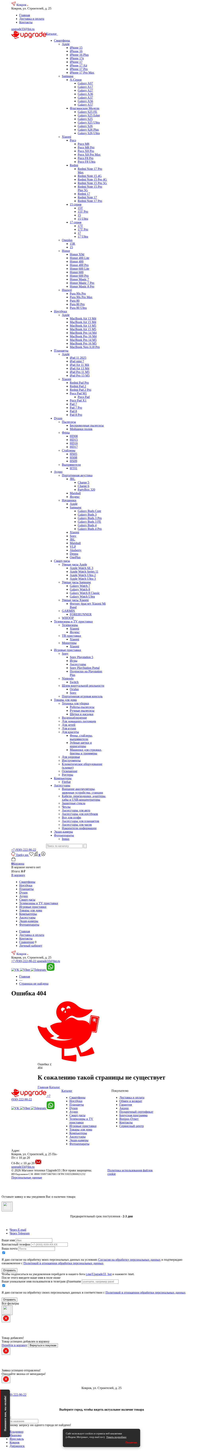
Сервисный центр (131, 1126)
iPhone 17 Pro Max (82, 72)
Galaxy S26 (85, 126)
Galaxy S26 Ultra (89, 133)
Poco (73, 140)
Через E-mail (18, 1229)
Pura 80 (74, 300)
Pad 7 (73, 404)
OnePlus (75, 557)
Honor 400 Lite (79, 258)
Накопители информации (79, 828)
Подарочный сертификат (136, 1111)
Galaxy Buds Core (89, 511)
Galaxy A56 (85, 101)
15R (72, 243)
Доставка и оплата (31, 18)
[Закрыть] (7, 1206)
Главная (24, 15)
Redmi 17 (84, 193)
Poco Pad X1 (78, 400)
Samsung (67, 76)
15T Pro (83, 211)
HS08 (73, 457)
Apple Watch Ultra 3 (83, 578)
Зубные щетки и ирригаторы (81, 744)
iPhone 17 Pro (79, 69)
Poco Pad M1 (78, 393)
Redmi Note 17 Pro (90, 201)
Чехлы (66, 806)
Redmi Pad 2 (78, 386)
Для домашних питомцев (79, 721)
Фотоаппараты (64, 835)
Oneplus (67, 240)
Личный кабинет (30, 945)
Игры (73, 660)
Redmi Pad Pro (79, 382)
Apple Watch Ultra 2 (83, 575)
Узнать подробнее (116, 1437)
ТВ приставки (71, 635)
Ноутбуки (60, 311)
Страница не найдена (33, 983)
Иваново (15, 1435)
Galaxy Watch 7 (80, 585)
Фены (66, 432)
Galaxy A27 (85, 90)
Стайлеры (68, 450)
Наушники (69, 500)
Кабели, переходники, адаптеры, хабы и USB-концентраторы (84, 797)
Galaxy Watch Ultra (82, 596)
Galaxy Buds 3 (87, 514)
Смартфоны (62, 40)
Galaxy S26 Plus (88, 129)
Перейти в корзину (14, 1345)
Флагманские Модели (84, 108)
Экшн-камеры (63, 831)
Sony (73, 536)
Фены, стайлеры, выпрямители (81, 737)
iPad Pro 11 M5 (79, 372)
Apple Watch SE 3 (81, 568)
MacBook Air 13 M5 (83, 325)
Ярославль (17, 1439)
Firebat (66, 782)
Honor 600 (76, 272)
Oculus (74, 689)
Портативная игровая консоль (82, 696)
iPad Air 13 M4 (79, 368)
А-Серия (75, 79)
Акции (124, 1108)
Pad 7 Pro (76, 407)
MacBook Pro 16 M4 (83, 336)
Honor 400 (76, 261)
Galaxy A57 (85, 104)
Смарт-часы (62, 561)
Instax (65, 839)
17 (79, 233)
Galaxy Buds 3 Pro (90, 518)
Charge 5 (83, 482)
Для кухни (69, 728)
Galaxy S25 (85, 119)
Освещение (69, 771)
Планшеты (61, 350)
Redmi (74, 165)
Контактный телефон (16, 1244)
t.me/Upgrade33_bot (99, 1274)
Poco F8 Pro (85, 158)
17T (80, 226)
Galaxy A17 (85, 87)
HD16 (74, 443)
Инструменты (71, 760)
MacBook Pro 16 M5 (83, 343)
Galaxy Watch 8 (80, 589)
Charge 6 (83, 486)
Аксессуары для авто (76, 810)
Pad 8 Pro (76, 414)
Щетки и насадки (81, 714)
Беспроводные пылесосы (87, 425)
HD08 (74, 436)
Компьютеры (63, 778)
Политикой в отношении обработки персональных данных (63, 1263)
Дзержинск (17, 1446)
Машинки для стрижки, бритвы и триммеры (86, 751)
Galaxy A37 (85, 97)
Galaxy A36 (85, 94)
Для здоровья (71, 757)
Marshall (75, 493)
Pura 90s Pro (78, 293)
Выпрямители (71, 464)
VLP (73, 546)
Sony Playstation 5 (81, 657)
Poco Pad (84, 397)
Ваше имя (8, 1240)
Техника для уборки (75, 703)
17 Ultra (83, 236)
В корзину (18, 875)
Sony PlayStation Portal (85, 667)
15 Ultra (83, 218)
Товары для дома (65, 700)
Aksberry (75, 550)
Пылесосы (69, 422)
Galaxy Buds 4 (87, 525)
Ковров (21, 5)
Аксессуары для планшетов (80, 821)
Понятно (131, 1442)
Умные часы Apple (74, 564)
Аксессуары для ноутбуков (80, 814)
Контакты (26, 22)
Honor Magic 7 (79, 279)
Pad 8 (73, 411)
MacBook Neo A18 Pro (85, 347)
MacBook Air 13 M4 (83, 318)
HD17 (74, 446)
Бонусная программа (133, 1115)
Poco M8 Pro (86, 147)
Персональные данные (26, 1177)
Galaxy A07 (85, 83)
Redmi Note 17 (87, 197)
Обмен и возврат (130, 1101)
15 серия (75, 204)
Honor (66, 250)
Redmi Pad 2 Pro (80, 389)
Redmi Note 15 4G (90, 176)
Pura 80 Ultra (78, 307)
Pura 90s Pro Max (81, 297)
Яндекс (75, 496)
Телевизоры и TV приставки (73, 621)
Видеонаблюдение (74, 717)
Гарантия (125, 1104)
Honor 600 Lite (79, 268)
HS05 (73, 454)
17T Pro (83, 229)
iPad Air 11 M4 (79, 365)
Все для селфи (71, 817)
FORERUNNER (81, 614)
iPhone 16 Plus (79, 54)
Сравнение (26, 942)
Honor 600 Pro (79, 275)
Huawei (67, 290)
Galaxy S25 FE (87, 111)
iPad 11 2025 (78, 357)
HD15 (74, 439)
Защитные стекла (73, 803)
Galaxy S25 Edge (89, 115)
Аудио (58, 471)
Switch (74, 682)
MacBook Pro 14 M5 (83, 340)
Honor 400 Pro (79, 265)
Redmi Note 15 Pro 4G (92, 179)
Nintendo (68, 678)
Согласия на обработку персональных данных (129, 1259)
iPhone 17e (77, 58)
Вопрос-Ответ (129, 1119)
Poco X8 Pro (86, 151)
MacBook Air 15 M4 (83, 322)
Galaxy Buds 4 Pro (90, 528)
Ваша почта (9, 1248)
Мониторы (69, 643)
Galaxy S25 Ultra (89, 122)
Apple (66, 44)
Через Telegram (20, 1233)
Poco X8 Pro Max (89, 154)
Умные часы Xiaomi (75, 600)
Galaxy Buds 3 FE (89, 521)
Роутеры (67, 774)
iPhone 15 (76, 47)
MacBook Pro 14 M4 (83, 332)
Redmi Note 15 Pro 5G (92, 183)
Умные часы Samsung (76, 582)
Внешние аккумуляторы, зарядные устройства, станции (82, 790)
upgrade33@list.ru (22, 29)
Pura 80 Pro (77, 304)
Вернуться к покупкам (43, 1345)
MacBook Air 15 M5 (83, 329)
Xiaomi (66, 136)
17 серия (75, 222)
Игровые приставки (67, 650)
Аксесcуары (62, 785)
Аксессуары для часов (77, 824)
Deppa (74, 553)
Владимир (16, 1431)
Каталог (52, 33)
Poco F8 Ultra (86, 161)
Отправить (9, 1270)
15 (79, 215)
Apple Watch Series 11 (84, 571)
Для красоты (70, 732)
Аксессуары (78, 664)
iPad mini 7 (77, 361)
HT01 (73, 468)
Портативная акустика (77, 475)
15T (80, 208)
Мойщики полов (81, 429)
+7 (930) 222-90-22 (23, 849)
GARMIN (68, 610)
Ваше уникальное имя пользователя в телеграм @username (41, 1281)
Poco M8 (83, 144)
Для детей (68, 724)
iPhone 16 (76, 51)
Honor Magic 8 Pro (82, 286)
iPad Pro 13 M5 (80, 375)
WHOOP (68, 618)
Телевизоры (70, 625)
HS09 (73, 461)
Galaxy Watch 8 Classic (85, 593)
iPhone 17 (76, 62)
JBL (72, 479)
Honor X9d (77, 254)
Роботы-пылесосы (82, 707)
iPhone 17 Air (78, 65)
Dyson (58, 418)
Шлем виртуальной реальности (83, 685)
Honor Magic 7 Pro (82, 283)
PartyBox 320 (86, 489)
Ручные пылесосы (82, 710)
